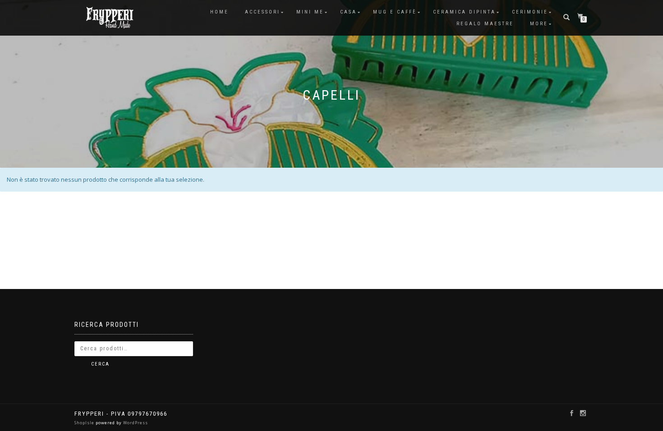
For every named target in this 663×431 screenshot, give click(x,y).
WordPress (135, 423)
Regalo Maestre (485, 24)
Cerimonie (530, 12)
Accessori (262, 12)
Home (219, 12)
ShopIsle (85, 423)
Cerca (100, 364)
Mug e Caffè (395, 12)
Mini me (310, 12)
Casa (348, 12)
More (539, 24)
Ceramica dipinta (464, 12)
